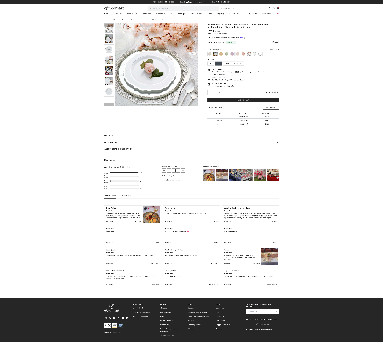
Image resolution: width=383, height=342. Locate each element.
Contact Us (220, 316)
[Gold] (221, 54)
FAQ (217, 312)
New (106, 14)
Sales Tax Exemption (140, 316)
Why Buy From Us (166, 320)
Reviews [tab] (110, 196)
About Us (163, 308)
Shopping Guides (194, 325)
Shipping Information (223, 325)
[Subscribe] (276, 311)
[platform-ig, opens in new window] (105, 318)
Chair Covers (146, 14)
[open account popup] (269, 8)
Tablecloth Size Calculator (197, 312)
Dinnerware (160, 14)
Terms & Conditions (167, 335)
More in (274, 50)
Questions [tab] (127, 196)
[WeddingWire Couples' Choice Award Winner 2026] (114, 325)
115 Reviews (220, 42)
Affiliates (191, 329)
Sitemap (191, 320)
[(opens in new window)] (107, 325)
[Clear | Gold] (209, 54)
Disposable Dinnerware (122, 20)
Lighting (220, 14)
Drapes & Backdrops (177, 14)
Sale (277, 14)
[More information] (224, 74)
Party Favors (252, 14)
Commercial (266, 14)
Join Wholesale (138, 308)
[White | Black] (260, 54)
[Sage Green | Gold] (226, 54)
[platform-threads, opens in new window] (110, 318)
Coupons (191, 308)
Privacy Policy (165, 325)
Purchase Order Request (141, 312)
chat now (264, 324)
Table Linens (117, 14)
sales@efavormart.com (268, 319)
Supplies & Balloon (235, 14)
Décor (210, 14)
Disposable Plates (138, 20)
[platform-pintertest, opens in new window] (127, 318)
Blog (162, 316)
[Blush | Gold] (237, 54)
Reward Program (166, 312)
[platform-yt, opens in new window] (123, 318)
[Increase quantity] (219, 92)
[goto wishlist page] (273, 8)
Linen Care (220, 308)
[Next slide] (109, 104)
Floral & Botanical (196, 14)
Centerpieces (132, 14)
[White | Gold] (215, 54)
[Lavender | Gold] (232, 54)
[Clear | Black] (254, 54)
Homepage (108, 20)
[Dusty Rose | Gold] (243, 54)
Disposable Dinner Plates (155, 20)
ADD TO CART (243, 100)
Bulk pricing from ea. (218, 33)
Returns (219, 329)
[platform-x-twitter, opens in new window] (118, 318)
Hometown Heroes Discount (198, 316)
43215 (237, 72)
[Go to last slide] (109, 25)
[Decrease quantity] (210, 92)
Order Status (220, 320)
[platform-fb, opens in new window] (114, 318)
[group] (109, 28)
